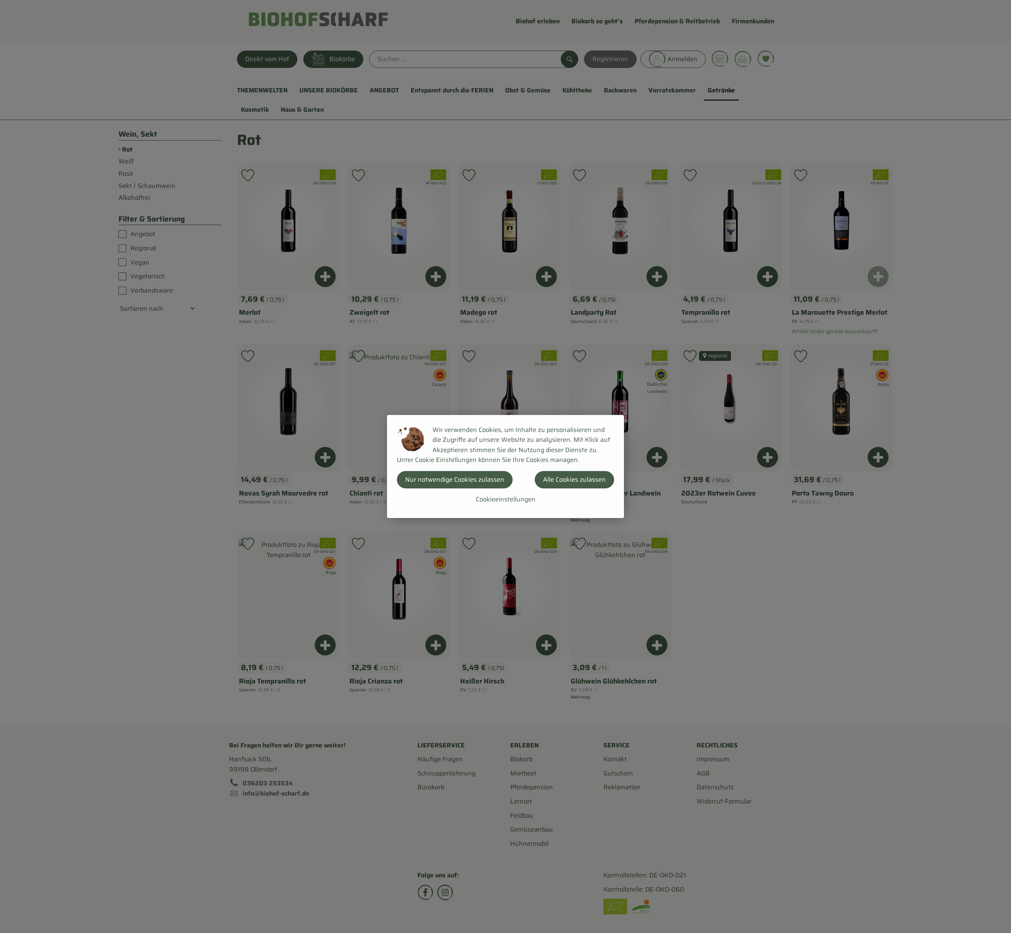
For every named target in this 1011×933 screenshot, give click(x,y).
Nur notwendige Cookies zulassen (454, 479)
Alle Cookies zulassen (574, 479)
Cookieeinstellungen (506, 499)
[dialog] (505, 466)
